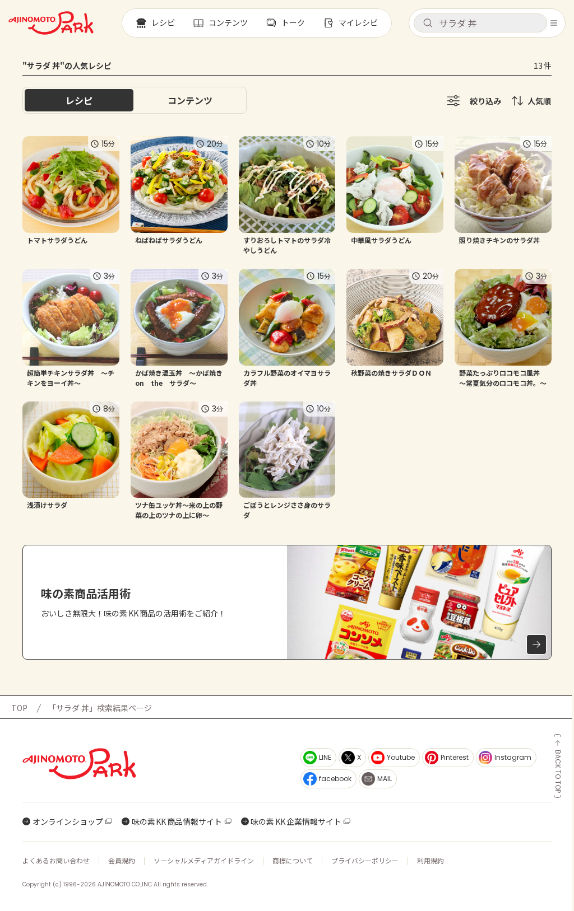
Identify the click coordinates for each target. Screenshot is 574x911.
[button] (480, 22)
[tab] (190, 100)
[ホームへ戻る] (51, 23)
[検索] (427, 23)
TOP (19, 707)
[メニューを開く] (554, 23)
